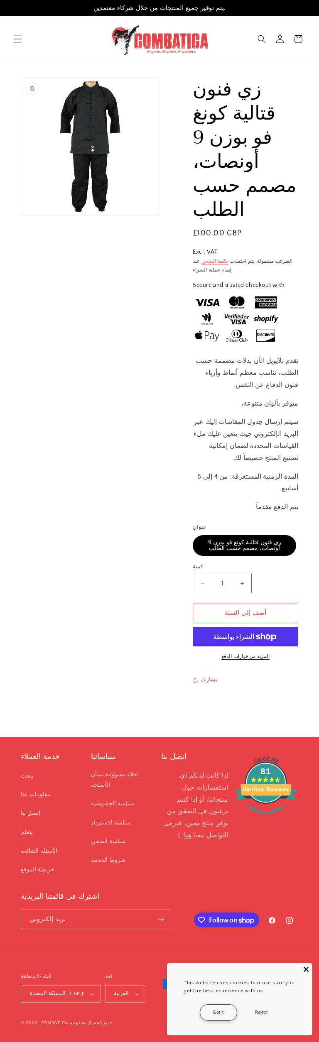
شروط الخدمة (108, 860)
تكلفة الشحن (214, 261)
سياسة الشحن (108, 841)
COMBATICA (54, 1022)
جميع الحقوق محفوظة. (92, 1022)
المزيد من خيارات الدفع (245, 656)
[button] (17, 39)
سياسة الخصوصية (112, 803)
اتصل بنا (30, 813)
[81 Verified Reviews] (265, 818)
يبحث (27, 776)
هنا (187, 835)
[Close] (306, 969)
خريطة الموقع (37, 869)
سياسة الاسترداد (111, 822)
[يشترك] (161, 919)
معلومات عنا (36, 794)
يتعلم (27, 832)
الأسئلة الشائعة (39, 851)
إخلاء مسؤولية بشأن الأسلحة (115, 779)
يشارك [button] (209, 679)
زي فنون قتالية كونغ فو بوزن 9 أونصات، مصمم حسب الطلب (244, 545)
